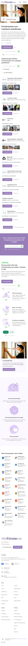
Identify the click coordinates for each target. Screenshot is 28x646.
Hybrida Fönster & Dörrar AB (14, 171)
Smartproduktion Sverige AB (21, 638)
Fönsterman (10, 118)
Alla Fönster (3, 559)
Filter (2, 597)
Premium (16, 625)
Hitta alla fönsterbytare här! (19, 227)
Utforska (15, 585)
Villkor (15, 597)
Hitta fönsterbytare (5, 544)
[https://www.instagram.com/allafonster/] (4, 642)
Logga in (3, 610)
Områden (16, 594)
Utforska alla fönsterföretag (9, 369)
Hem (2, 585)
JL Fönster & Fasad (12, 98)
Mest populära (6, 69)
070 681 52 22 (6, 569)
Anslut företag (17, 613)
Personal (16, 591)
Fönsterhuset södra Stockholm (14, 78)
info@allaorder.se (7, 573)
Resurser (16, 631)
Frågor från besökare (5, 619)
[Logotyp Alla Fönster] (11, 539)
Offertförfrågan (17, 588)
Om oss (2, 588)
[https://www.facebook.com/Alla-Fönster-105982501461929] (2, 642)
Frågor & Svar (4, 594)
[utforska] (6, 295)
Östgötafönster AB (12, 184)
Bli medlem (3, 613)
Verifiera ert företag (18, 616)
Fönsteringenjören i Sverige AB (14, 139)
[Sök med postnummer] (19, 51)
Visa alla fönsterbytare (8, 72)
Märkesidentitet (17, 600)
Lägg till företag (8, 92)
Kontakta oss (4, 591)
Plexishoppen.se (11, 211)
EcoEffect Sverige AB (7, 198)
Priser (15, 628)
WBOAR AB (9, 157)
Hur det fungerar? (5, 542)
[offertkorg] (6, 323)
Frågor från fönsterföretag (19, 622)
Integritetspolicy (4, 600)
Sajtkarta (3, 603)
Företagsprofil (15, 92)
